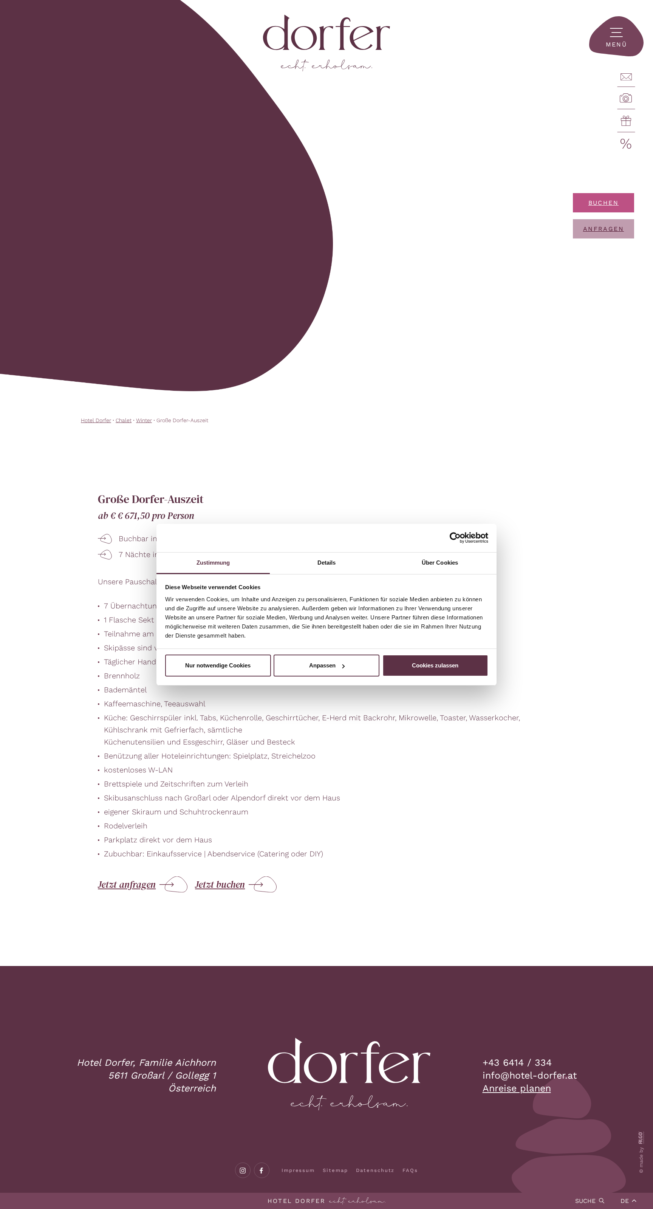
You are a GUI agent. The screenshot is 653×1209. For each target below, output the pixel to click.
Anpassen (322, 665)
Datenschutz (375, 1170)
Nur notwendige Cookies (218, 665)
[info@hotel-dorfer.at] (626, 76)
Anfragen (603, 228)
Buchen (603, 202)
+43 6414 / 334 (517, 1062)
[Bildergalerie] (626, 98)
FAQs (410, 1170)
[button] (616, 36)
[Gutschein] (626, 121)
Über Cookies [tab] (440, 562)
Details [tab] (326, 562)
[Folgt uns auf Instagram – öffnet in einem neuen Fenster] (243, 1170)
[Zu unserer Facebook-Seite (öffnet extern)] (261, 1170)
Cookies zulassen (435, 665)
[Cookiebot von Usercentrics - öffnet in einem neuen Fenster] (455, 537)
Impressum (298, 1170)
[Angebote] (626, 144)
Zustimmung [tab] (213, 562)
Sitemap (335, 1170)
